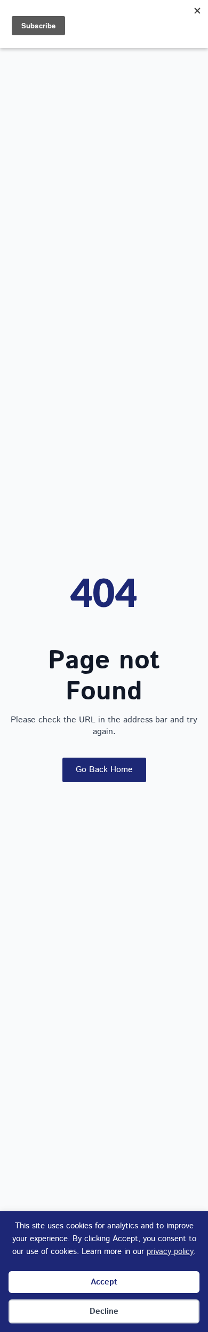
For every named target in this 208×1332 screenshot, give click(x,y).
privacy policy (170, 1251)
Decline (104, 1311)
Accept (104, 1282)
